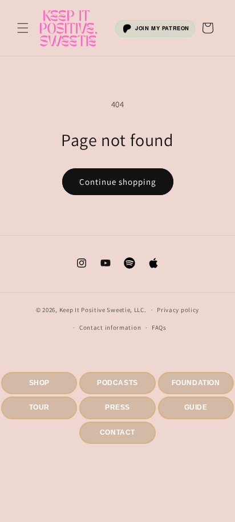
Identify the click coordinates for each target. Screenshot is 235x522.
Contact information (110, 327)
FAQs (159, 327)
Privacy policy (178, 310)
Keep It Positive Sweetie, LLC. (103, 310)
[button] (22, 28)
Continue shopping (117, 181)
